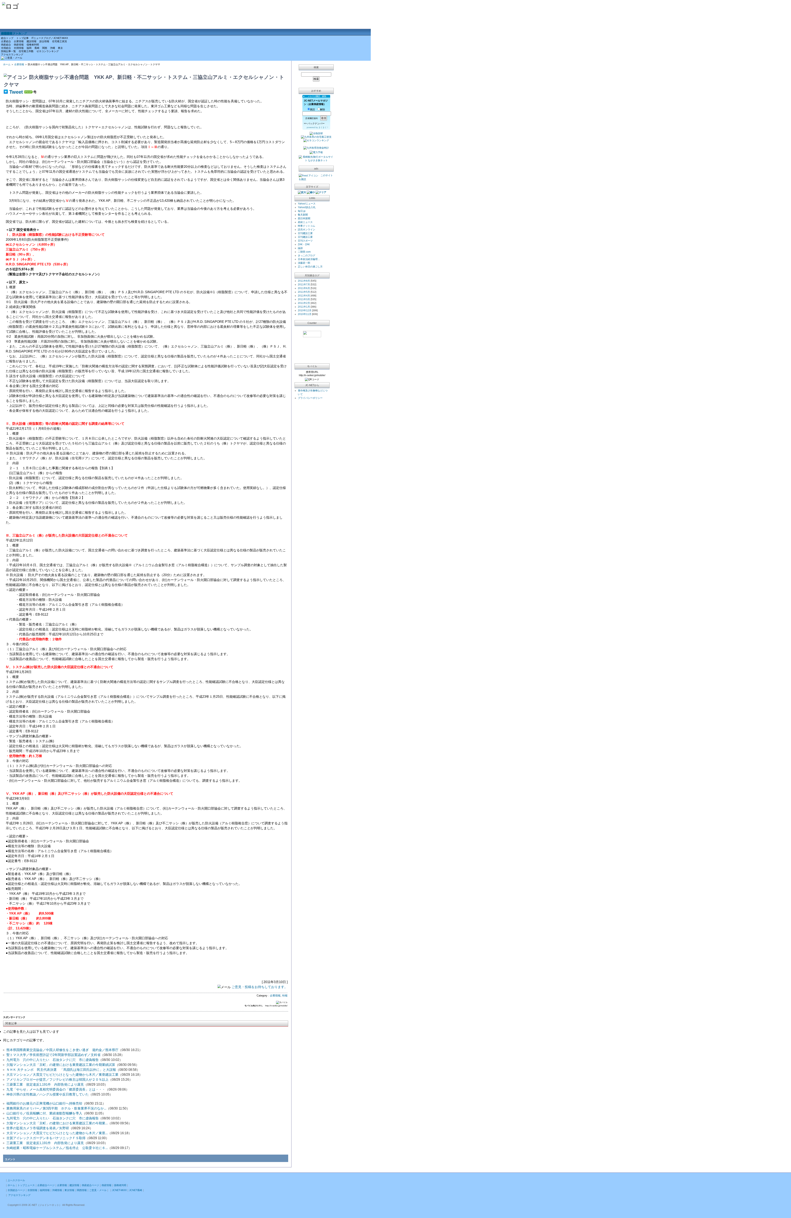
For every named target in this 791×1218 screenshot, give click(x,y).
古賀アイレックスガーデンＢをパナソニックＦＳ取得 (45, 1138)
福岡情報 (45, 1190)
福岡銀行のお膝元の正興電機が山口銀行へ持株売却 (44, 1103)
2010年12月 (304, 310)
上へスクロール (16, 1180)
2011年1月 (304, 306)
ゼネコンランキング (47, 51)
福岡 (29, 48)
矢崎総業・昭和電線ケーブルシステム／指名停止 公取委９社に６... (57, 1148)
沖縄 (52, 48)
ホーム (7, 64)
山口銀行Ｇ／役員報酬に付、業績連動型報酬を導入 (44, 1113)
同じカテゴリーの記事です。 (24, 1040)
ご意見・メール (11, 33)
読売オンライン (306, 229)
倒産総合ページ (90, 1185)
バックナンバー (316, 123)
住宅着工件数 (26, 51)
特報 (285, 995)
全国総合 (6, 48)
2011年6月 (304, 288)
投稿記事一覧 (8, 51)
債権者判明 (33, 44)
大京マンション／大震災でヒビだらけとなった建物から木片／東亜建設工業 (62, 1074)
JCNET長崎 (135, 1190)
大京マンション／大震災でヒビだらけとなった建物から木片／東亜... (57, 1133)
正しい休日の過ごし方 (310, 266)
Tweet (16, 92)
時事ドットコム (306, 225)
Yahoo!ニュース (307, 203)
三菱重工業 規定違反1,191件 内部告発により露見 (45, 1084)
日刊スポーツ (305, 240)
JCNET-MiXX (119, 1190)
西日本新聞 (304, 218)
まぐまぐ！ (323, 127)
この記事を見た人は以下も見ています (31, 1031)
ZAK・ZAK (304, 244)
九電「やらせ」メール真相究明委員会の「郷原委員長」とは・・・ (55, 1089)
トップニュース (26, 1185)
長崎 (36, 48)
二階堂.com (304, 251)
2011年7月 (304, 284)
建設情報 (31, 41)
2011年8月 (304, 280)
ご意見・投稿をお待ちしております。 (260, 987)
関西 (44, 48)
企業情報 (19, 41)
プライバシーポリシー (310, 398)
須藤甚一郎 (304, 262)
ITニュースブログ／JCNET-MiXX (50, 38)
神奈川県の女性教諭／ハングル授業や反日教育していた (47, 1094)
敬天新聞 (303, 214)
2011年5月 (304, 291)
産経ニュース (305, 222)
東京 (60, 48)
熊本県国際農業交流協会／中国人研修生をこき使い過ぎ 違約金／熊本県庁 (62, 1050)
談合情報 (44, 41)
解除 (322, 109)
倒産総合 (6, 44)
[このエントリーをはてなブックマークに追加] (6, 92)
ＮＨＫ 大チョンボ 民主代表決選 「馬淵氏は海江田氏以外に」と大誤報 (61, 1069)
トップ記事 (22, 38)
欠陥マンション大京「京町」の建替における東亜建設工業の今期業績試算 (60, 1064)
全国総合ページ (16, 1190)
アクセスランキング (12, 54)
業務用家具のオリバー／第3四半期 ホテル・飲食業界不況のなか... (56, 1108)
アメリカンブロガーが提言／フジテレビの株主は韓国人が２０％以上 (57, 1079)
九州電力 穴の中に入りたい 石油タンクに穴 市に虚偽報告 (52, 1060)
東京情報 (69, 1190)
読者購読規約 (311, 118)
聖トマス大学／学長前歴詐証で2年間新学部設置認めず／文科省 (53, 1055)
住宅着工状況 (59, 41)
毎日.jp (301, 211)
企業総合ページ (46, 1185)
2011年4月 (304, 295)
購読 (312, 109)
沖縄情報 (57, 1190)
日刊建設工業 (305, 233)
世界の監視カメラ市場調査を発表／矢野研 (37, 1128)
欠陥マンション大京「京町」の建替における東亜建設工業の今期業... (57, 1123)
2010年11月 (304, 314)
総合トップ (7, 38)
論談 (300, 248)
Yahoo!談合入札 (307, 207)
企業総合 (6, 41)
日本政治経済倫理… (309, 259)
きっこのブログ (306, 255)
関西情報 (82, 1190)
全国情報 (19, 48)
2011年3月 (304, 299)
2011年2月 (304, 303)
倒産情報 (19, 44)
